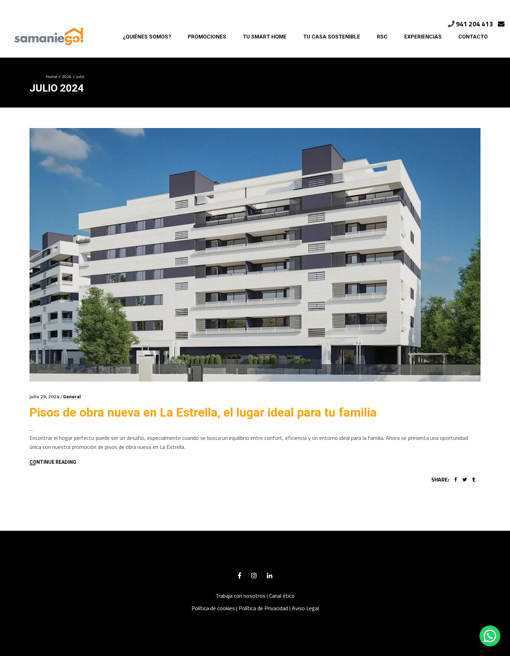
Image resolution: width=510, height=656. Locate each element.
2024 (66, 76)
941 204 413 (474, 24)
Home (51, 76)
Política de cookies (213, 608)
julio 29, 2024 (44, 396)
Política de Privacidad (263, 608)
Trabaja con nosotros (240, 595)
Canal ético (282, 595)
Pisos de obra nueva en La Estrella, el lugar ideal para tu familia (203, 412)
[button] (489, 635)
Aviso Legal (305, 608)
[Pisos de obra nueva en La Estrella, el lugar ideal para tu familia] (255, 255)
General (72, 396)
